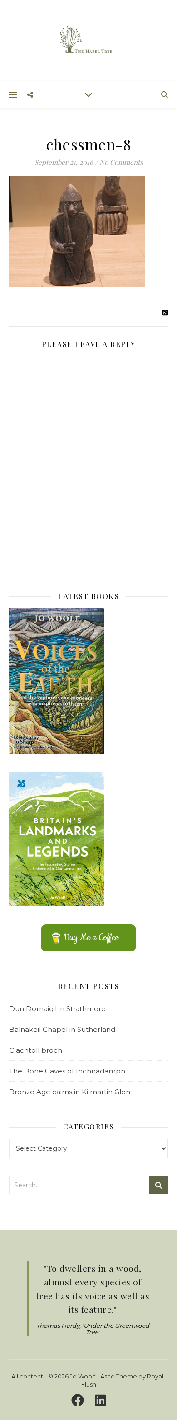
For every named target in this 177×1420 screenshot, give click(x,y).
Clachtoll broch (35, 1050)
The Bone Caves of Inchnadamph (67, 1071)
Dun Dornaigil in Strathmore (57, 1008)
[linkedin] (100, 1400)
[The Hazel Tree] (88, 40)
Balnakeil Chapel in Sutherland (62, 1029)
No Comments (121, 162)
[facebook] (79, 1400)
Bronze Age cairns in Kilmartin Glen (69, 1091)
